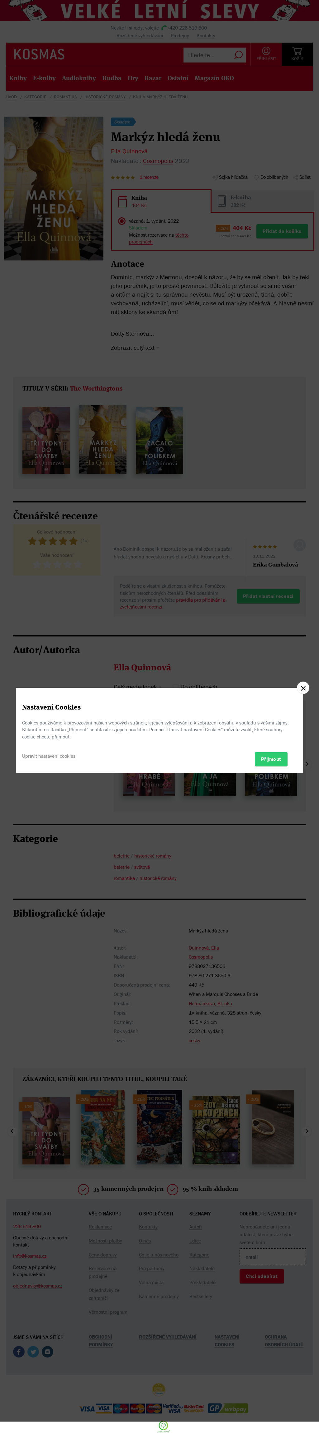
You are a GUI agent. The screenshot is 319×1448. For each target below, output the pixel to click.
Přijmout (271, 759)
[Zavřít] (303, 688)
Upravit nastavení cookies (48, 756)
